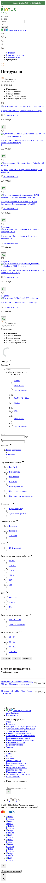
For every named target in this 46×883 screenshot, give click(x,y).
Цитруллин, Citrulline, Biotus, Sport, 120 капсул (21, 111)
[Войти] (2, 34)
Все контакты (12, 715)
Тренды (9, 747)
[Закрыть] (3, 866)
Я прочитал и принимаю (11, 871)
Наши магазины (13, 777)
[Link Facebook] (8, 801)
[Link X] (18, 801)
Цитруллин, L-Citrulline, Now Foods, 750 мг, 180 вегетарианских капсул (17, 683)
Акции (9, 754)
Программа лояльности (16, 763)
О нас (8, 722)
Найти (4, 28)
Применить (27, 658)
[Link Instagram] (11, 801)
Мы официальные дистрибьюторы (21, 726)
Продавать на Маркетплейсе (18, 733)
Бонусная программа (15, 765)
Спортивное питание (15, 55)
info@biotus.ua (12, 713)
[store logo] (8, 10)
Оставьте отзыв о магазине (18, 774)
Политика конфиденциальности (20, 740)
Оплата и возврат (13, 761)
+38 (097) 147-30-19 (17, 30)
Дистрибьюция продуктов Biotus (20, 729)
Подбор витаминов (14, 745)
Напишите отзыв (10, 115)
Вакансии (10, 724)
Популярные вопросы (15, 772)
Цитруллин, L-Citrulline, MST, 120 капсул (19, 302)
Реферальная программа (16, 767)
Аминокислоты (13, 57)
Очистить (16, 658)
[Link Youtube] (15, 801)
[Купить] (3, 127)
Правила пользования (15, 742)
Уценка (9, 756)
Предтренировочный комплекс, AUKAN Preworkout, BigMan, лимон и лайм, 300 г (19, 203)
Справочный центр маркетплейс (20, 736)
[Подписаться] (8, 791)
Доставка (10, 758)
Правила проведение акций (18, 738)
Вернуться (6, 658)
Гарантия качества (14, 770)
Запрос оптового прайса (16, 731)
